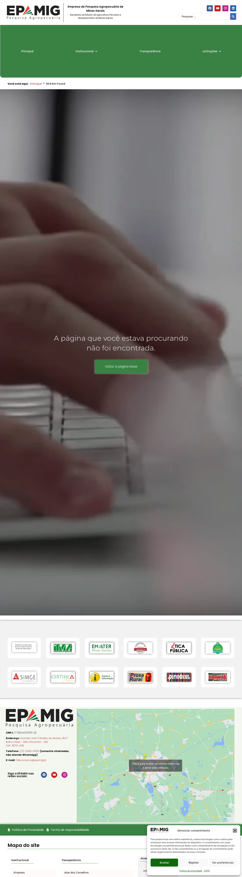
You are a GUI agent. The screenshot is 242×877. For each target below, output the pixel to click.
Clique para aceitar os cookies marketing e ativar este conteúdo (155, 765)
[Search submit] (233, 16)
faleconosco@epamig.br (31, 760)
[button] (235, 830)
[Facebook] (210, 8)
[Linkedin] (233, 8)
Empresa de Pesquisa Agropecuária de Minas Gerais (95, 9)
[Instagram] (225, 8)
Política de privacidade (190, 870)
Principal (36, 84)
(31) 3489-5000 (30, 751)
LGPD (207, 870)
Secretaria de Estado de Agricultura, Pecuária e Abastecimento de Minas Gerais (95, 16)
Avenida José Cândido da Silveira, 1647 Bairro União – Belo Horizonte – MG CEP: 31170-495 (37, 741)
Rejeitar (194, 862)
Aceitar (164, 862)
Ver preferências (223, 862)
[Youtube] (218, 8)
